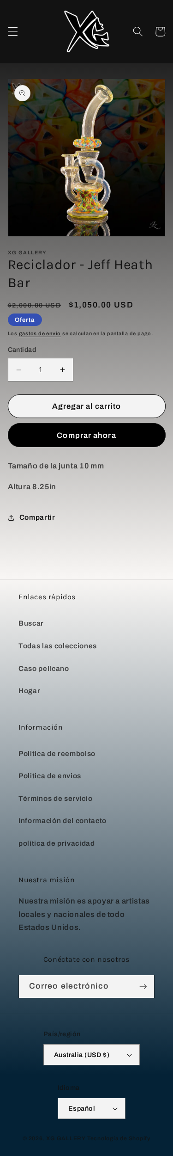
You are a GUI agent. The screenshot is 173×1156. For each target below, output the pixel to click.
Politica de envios (49, 776)
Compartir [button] (37, 517)
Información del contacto (62, 820)
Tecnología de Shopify (118, 1138)
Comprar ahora (86, 435)
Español (81, 1108)
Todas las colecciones (57, 646)
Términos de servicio (55, 798)
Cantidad (22, 349)
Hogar (29, 691)
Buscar (31, 623)
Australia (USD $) (81, 1054)
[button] (12, 31)
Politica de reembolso (56, 753)
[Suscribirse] (143, 987)
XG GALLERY (66, 1138)
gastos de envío (40, 333)
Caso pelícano (43, 668)
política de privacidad (56, 843)
